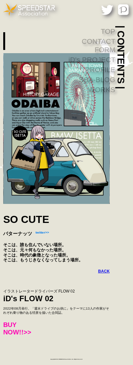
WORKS (101, 90)
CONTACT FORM (98, 45)
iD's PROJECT (91, 60)
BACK (104, 271)
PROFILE (100, 70)
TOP (108, 31)
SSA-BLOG (97, 80)
